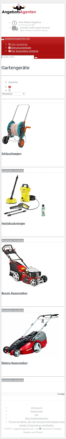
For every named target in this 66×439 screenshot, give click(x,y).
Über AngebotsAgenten (36, 418)
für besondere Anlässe (24, 51)
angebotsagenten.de (17, 38)
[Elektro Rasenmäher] (33, 335)
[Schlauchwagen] (33, 126)
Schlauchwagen (11, 153)
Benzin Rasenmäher (14, 293)
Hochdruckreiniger (13, 223)
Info (36, 414)
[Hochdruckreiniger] (33, 196)
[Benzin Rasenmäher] (33, 266)
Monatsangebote (21, 47)
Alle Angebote (19, 44)
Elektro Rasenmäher (15, 363)
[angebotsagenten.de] (33, 9)
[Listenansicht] (9, 90)
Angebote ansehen (13, 170)
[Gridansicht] (9, 87)
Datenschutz (36, 411)
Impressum (36, 407)
